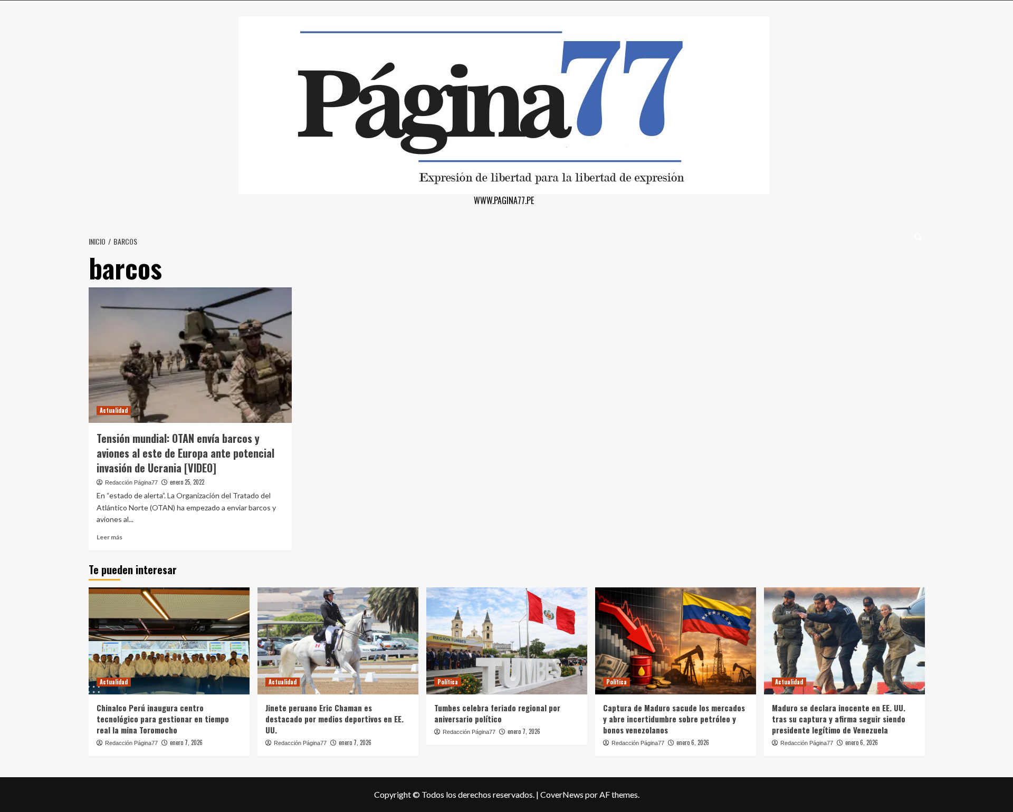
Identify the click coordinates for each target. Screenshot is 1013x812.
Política (447, 682)
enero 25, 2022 (187, 482)
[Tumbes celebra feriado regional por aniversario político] (506, 640)
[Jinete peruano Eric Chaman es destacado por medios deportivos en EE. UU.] (337, 640)
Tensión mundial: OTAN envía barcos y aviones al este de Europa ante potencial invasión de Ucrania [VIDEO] (185, 453)
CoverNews (562, 794)
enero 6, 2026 (692, 742)
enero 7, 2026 (186, 742)
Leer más (109, 537)
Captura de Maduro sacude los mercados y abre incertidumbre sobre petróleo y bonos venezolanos (674, 719)
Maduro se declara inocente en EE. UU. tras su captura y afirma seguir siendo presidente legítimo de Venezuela (838, 719)
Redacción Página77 (131, 482)
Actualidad (114, 410)
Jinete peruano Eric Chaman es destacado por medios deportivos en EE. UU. (334, 719)
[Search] (918, 237)
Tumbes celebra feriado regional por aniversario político (497, 713)
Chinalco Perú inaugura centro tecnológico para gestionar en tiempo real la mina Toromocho (163, 719)
